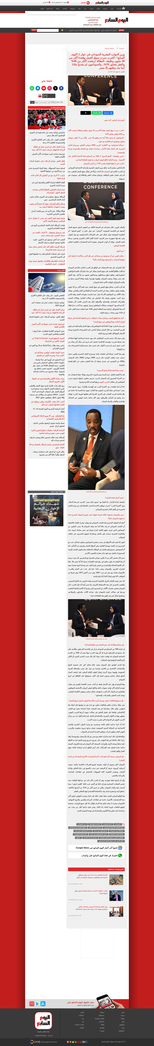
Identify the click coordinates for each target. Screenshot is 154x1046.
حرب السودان (82, 824)
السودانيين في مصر (100, 831)
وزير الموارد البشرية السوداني (113, 827)
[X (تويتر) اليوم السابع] (55, 88)
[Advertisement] (77, 977)
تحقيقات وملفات (109, 48)
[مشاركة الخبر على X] (85, 113)
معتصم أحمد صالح (95, 827)
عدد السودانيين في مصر (83, 831)
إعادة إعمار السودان (80, 834)
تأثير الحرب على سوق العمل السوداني (111, 841)
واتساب (95, 112)
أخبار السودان (107, 824)
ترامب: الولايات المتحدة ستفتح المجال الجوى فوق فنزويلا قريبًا (91, 892)
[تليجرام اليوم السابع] (38, 88)
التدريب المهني (104, 382)
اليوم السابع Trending (58, 107)
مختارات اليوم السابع (57, 492)
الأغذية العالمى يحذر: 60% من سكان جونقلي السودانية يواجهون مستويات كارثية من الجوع (92, 876)
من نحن (50, 1036)
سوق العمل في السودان (78, 827)
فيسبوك (106, 112)
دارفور (78, 838)
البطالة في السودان (116, 831)
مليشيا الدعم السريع (90, 838)
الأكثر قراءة (61, 270)
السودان (106, 171)
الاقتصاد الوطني (119, 246)
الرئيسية (121, 48)
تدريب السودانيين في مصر (98, 834)
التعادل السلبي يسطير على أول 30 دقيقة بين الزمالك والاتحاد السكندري (95, 30)
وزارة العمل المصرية (117, 834)
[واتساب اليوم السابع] (32, 88)
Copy (32, 102)
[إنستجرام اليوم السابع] (49, 88)
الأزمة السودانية (95, 824)
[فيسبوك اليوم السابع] (61, 88)
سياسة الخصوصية (40, 1036)
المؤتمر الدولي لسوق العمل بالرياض (111, 838)
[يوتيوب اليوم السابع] (43, 88)
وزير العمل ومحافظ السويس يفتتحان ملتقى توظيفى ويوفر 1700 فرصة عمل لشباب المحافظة (91, 907)
